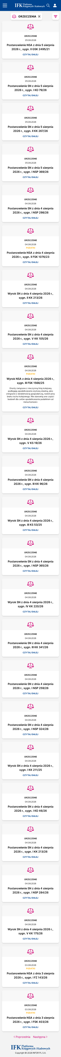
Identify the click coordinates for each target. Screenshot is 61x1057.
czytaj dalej (30, 54)
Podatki (30, 248)
